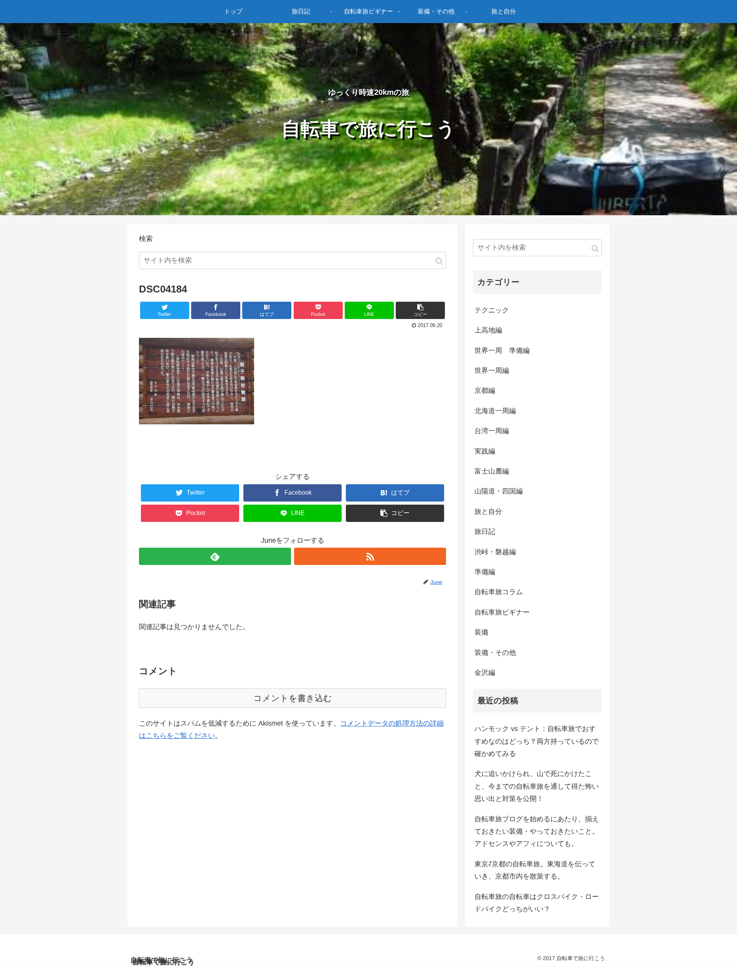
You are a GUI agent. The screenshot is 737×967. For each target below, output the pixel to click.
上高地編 (488, 330)
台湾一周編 (491, 431)
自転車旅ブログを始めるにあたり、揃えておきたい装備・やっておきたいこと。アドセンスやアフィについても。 (536, 831)
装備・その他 (495, 652)
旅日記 (484, 531)
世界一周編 (491, 370)
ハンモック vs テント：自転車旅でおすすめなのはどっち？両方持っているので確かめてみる (536, 741)
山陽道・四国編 (498, 491)
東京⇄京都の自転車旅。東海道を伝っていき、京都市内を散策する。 (534, 870)
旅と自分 (488, 511)
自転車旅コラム (498, 592)
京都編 (484, 390)
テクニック (491, 310)
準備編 (484, 572)
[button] (439, 261)
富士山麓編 (491, 471)
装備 (481, 632)
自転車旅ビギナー (502, 612)
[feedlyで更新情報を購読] (215, 556)
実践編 (484, 451)
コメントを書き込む (292, 698)
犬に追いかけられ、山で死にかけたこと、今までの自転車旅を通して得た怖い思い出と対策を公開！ (536, 786)
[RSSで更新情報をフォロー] (370, 556)
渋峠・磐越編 (495, 552)
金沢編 (484, 672)
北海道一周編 (495, 411)
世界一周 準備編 (502, 350)
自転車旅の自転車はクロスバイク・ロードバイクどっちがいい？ (536, 903)
